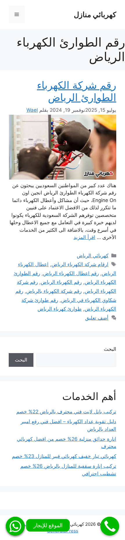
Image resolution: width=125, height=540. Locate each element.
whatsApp (15, 526)
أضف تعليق (96, 318)
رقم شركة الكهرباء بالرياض (54, 291)
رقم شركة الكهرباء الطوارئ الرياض (76, 91)
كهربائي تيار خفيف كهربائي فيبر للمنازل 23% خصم (64, 456)
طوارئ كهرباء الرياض (60, 309)
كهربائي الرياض (92, 256)
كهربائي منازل (95, 14)
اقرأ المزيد (84, 237)
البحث (110, 349)
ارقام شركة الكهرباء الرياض (79, 264)
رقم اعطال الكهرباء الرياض (71, 273)
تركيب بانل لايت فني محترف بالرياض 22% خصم (66, 412)
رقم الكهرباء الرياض (61, 282)
